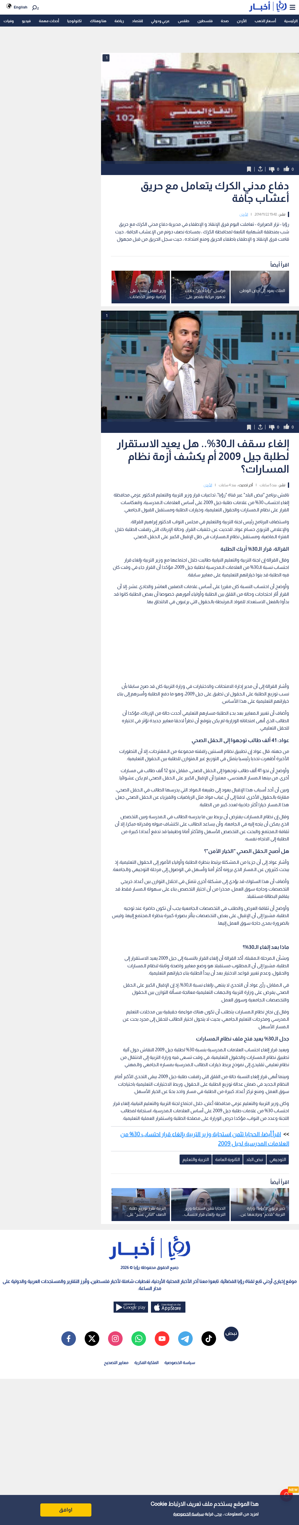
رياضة (119, 21)
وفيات (9, 21)
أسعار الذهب (265, 21)
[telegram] (185, 1338)
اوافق (65, 1510)
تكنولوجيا (74, 21)
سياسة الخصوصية (188, 1514)
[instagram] (115, 1338)
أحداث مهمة (49, 21)
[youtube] (162, 1338)
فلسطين (205, 21)
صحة (225, 21)
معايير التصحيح (116, 1362)
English (20, 7)
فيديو (26, 21)
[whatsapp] (138, 1338)
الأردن (241, 21)
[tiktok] (208, 1338)
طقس (183, 21)
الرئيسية (291, 21)
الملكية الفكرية (146, 1362)
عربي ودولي (160, 21)
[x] (92, 1338)
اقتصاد (137, 21)
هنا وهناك (98, 21)
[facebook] (68, 1338)
